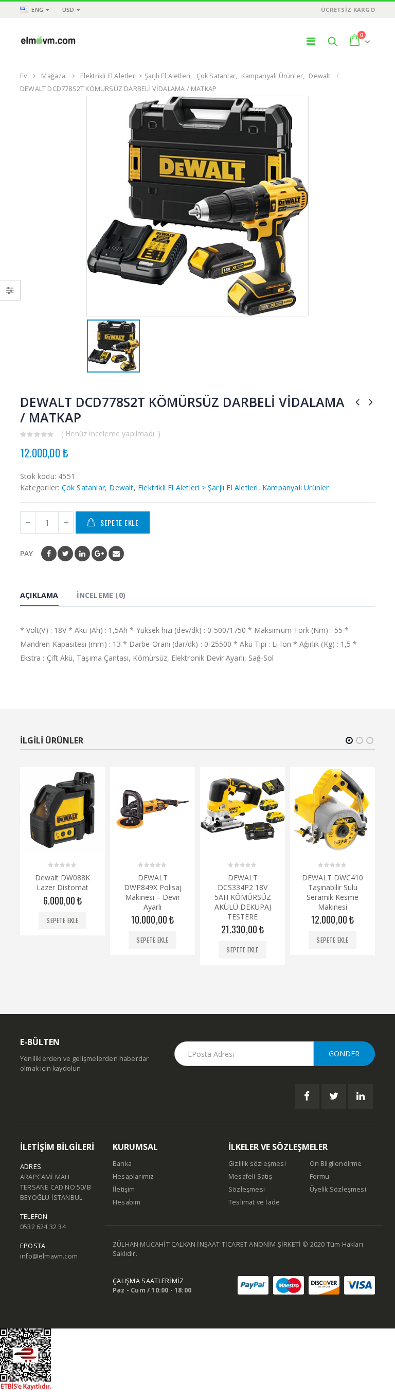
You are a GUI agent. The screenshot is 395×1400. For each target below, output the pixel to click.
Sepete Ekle (119, 522)
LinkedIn (82, 553)
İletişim (124, 1189)
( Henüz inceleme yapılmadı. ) (111, 433)
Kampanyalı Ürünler (295, 487)
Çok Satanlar (83, 487)
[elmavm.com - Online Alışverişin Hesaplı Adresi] (48, 41)
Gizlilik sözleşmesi (257, 1163)
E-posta (116, 553)
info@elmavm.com (49, 1256)
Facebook (49, 553)
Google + (99, 553)
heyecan (65, 553)
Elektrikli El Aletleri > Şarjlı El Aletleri (198, 487)
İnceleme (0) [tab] (101, 595)
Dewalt (121, 487)
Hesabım (126, 1202)
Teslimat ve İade (254, 1202)
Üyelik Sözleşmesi (338, 1189)
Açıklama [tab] (39, 595)
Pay (26, 553)
